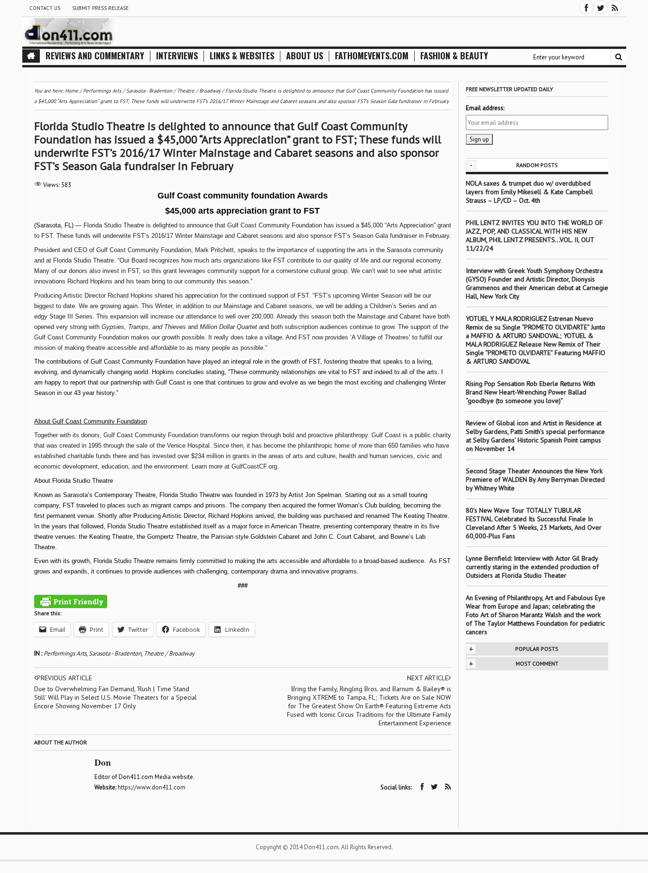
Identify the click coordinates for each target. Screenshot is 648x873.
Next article (427, 678)
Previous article (64, 678)
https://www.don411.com (151, 787)
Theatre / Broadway (169, 653)
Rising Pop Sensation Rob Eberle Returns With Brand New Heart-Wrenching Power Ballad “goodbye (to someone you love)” (530, 392)
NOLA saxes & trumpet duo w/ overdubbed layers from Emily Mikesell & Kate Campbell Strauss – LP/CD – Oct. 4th (529, 192)
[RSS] (615, 7)
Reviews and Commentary (95, 56)
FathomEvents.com (371, 56)
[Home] (31, 56)
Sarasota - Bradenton (115, 653)
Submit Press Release (100, 8)
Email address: (485, 108)
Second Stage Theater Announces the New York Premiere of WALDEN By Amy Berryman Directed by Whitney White (535, 479)
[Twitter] (600, 7)
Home (71, 90)
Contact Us (44, 8)
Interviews (177, 56)
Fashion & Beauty (454, 56)
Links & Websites (242, 56)
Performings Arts (65, 653)
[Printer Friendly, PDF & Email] (70, 601)
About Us (304, 56)
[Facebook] (586, 7)
